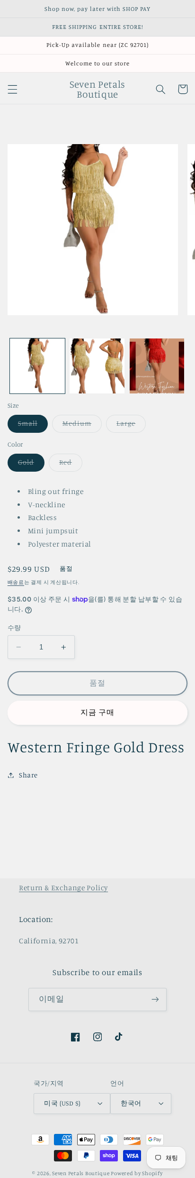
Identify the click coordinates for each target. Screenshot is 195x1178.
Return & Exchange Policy (63, 887)
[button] (12, 89)
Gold (29, 464)
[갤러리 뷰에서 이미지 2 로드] (97, 365)
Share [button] (28, 775)
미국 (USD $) (62, 1103)
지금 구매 (97, 712)
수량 (14, 627)
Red (69, 464)
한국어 (131, 1103)
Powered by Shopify (136, 1173)
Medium (80, 425)
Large (129, 425)
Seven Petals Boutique (81, 1173)
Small (31, 425)
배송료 (16, 582)
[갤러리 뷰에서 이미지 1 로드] (37, 365)
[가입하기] (155, 999)
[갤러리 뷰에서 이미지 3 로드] (157, 365)
